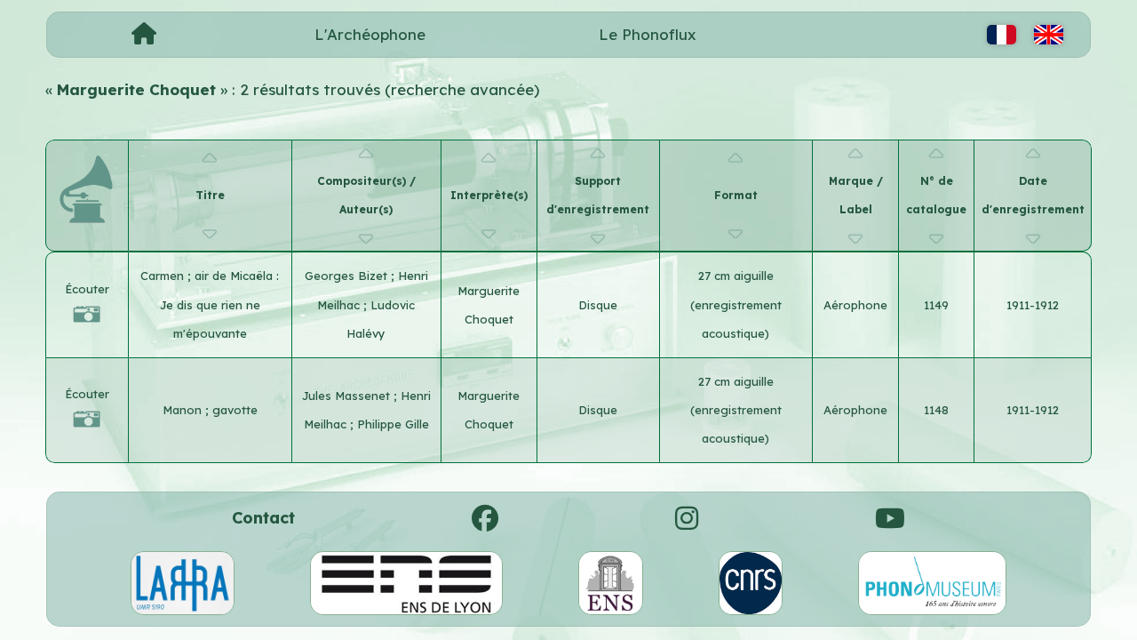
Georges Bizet (348, 275)
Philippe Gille (393, 424)
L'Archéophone (369, 34)
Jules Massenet (348, 395)
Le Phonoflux (647, 34)
